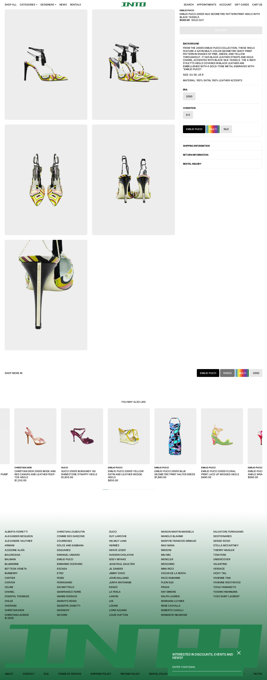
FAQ (46, 673)
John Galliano (119, 577)
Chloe (9, 601)
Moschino (168, 564)
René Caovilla (170, 605)
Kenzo (113, 587)
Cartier (10, 577)
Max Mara (168, 545)
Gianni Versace (67, 596)
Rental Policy (158, 673)
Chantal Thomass (17, 596)
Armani (9, 545)
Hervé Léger (117, 550)
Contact (29, 673)
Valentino (220, 564)
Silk (226, 129)
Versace (219, 568)
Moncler (167, 559)
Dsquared (64, 550)
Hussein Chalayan (121, 554)
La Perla (115, 591)
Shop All (11, 4)
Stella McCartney (226, 545)
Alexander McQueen (19, 536)
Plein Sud (167, 582)
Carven (10, 582)
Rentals (75, 4)
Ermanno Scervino (69, 564)
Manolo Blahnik (172, 536)
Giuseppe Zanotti (68, 605)
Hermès (114, 545)
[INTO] (133, 4)
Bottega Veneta (16, 568)
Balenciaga (12, 554)
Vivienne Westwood (227, 582)
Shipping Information (196, 145)
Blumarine (12, 564)
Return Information (195, 154)
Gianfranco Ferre (69, 591)
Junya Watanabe (120, 582)
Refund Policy (130, 673)
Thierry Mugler (223, 550)
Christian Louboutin (71, 531)
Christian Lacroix (17, 614)
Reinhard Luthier (172, 601)
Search (189, 4)
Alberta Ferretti (16, 531)
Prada (165, 587)
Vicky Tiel (220, 573)
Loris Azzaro (118, 610)
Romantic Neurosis (174, 614)
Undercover (221, 559)
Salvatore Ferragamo (228, 531)
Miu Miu (166, 554)
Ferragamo (64, 582)
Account (225, 4)
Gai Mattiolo (65, 587)
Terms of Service (69, 673)
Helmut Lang (117, 540)
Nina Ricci (167, 568)
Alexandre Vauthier (18, 540)
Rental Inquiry (192, 163)
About (9, 673)
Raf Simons (168, 591)
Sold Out (221, 30)
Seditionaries (222, 536)
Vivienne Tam (221, 577)
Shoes (227, 373)
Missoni (166, 550)
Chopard (11, 605)
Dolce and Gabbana (70, 545)
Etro (60, 573)
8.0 (188, 114)
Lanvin (113, 596)
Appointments (206, 4)
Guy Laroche (118, 536)
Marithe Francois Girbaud (178, 540)
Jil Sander (116, 568)
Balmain (10, 559)
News (63, 4)
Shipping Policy (100, 673)
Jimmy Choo (117, 573)
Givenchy (63, 610)
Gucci (113, 531)
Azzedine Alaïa (15, 550)
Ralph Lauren (170, 596)
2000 (189, 96)
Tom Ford (219, 554)
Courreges (64, 540)
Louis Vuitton (118, 614)
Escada (62, 568)
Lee (111, 601)
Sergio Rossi (221, 540)
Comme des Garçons (71, 536)
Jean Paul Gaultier (122, 564)
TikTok (257, 673)
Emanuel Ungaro (68, 554)
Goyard (62, 614)
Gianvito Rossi (66, 601)
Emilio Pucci (194, 129)
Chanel (10, 591)
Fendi (60, 577)
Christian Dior (14, 610)
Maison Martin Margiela (177, 531)
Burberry (11, 573)
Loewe (113, 605)
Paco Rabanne (170, 577)
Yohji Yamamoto (224, 587)
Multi (213, 129)
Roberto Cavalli (172, 610)
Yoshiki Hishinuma (225, 591)
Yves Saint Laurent (226, 596)
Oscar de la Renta (173, 573)
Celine (9, 587)
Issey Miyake (117, 559)
